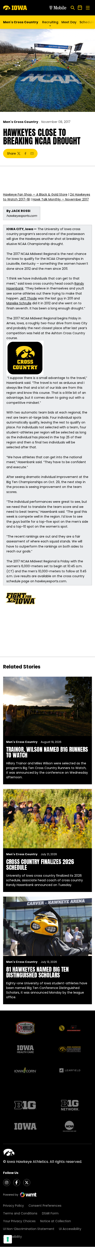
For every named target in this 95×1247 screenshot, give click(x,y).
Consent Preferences (44, 1205)
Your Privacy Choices (19, 1221)
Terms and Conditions (20, 1213)
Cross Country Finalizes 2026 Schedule (40, 864)
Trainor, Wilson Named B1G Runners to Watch (47, 752)
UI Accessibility (70, 1229)
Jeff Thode (28, 298)
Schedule (87, 22)
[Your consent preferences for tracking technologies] (8, 1239)
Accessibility (12, 1236)
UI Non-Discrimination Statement (28, 1229)
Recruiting (50, 22)
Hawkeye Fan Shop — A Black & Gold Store (35, 194)
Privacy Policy (13, 1205)
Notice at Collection (55, 1221)
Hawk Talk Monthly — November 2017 (60, 199)
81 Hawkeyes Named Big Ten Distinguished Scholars (37, 972)
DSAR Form (50, 1213)
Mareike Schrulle (18, 303)
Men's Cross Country (20, 122)
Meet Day (68, 22)
